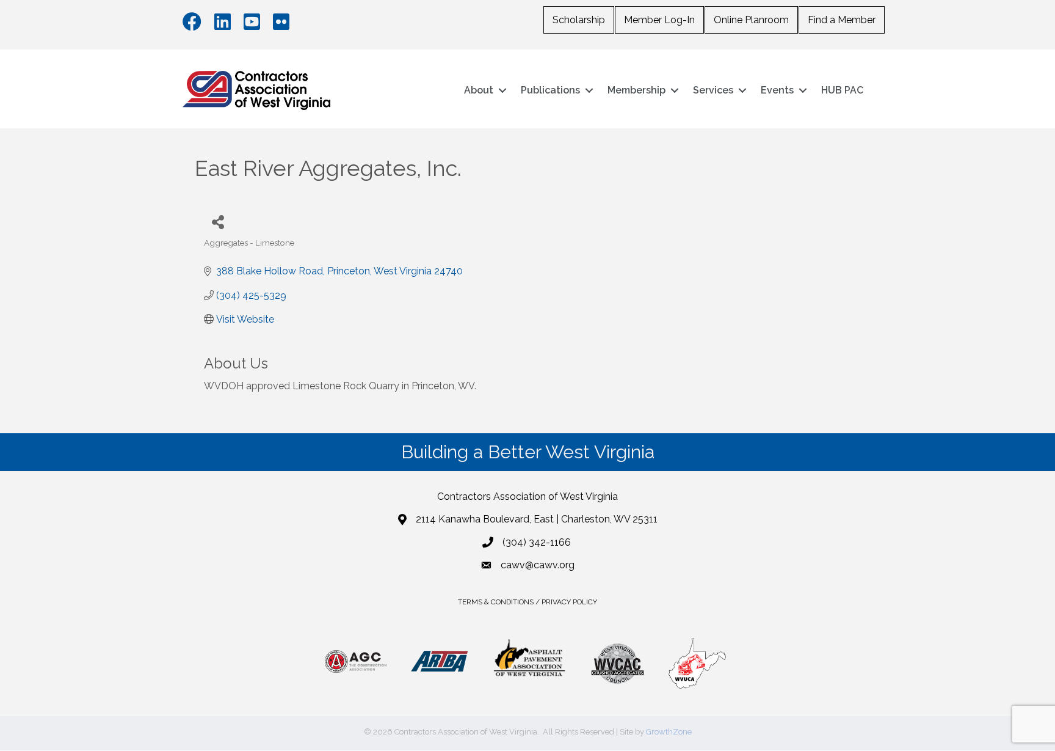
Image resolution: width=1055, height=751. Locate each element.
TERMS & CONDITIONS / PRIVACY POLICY (527, 602)
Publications (550, 90)
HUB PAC (842, 90)
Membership (636, 90)
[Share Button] (217, 221)
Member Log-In (659, 20)
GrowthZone (669, 731)
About (478, 90)
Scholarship (579, 20)
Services (713, 90)
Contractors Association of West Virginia (527, 496)
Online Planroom (751, 20)
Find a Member (842, 20)
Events (777, 90)
